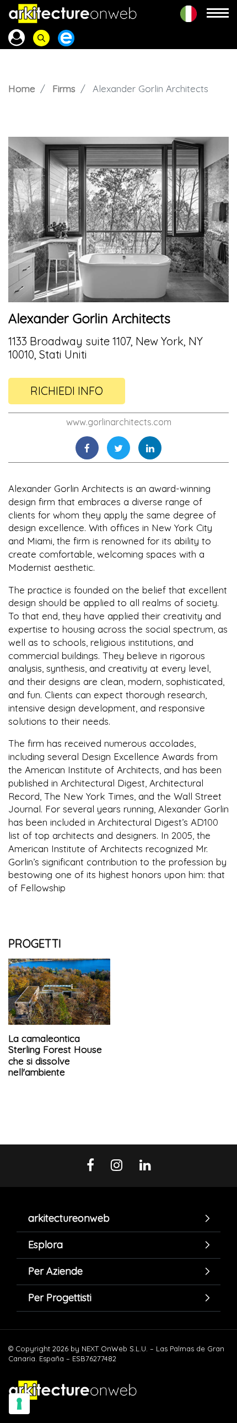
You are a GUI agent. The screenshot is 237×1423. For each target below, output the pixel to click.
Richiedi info (66, 391)
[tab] (118, 1218)
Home (21, 88)
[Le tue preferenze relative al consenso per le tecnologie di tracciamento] (19, 1403)
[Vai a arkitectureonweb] (72, 13)
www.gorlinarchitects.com (118, 421)
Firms (64, 88)
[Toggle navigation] (218, 13)
